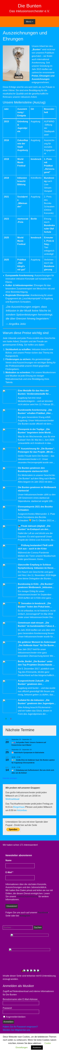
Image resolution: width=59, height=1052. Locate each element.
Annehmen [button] (37, 1048)
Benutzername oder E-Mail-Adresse (20, 999)
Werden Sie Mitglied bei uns (16, 1030)
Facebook (43, 912)
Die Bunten (29, 5)
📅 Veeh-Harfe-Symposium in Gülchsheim (28, 753)
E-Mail (9, 872)
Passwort (7, 1008)
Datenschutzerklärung (27, 896)
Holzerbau (22, 810)
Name (8, 860)
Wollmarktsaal (12, 799)
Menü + (29, 21)
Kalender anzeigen (10, 778)
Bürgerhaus (19, 807)
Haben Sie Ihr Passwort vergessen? (20, 1027)
